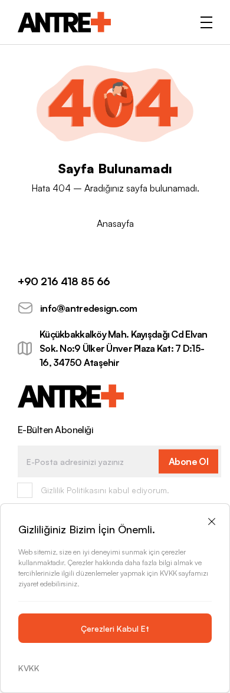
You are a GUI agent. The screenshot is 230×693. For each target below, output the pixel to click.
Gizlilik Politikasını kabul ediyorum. (105, 490)
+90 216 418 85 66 (64, 281)
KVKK (29, 668)
